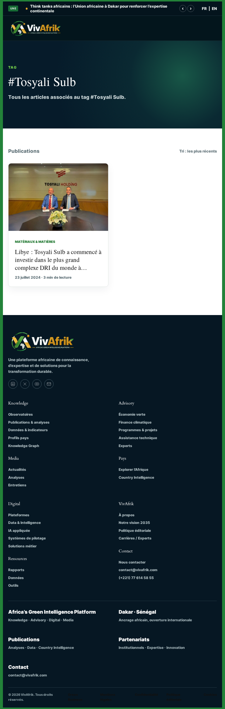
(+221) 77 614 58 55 (136, 578)
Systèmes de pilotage (27, 538)
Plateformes (18, 515)
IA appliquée (19, 530)
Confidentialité (146, 695)
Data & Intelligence (24, 522)
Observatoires (20, 414)
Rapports (16, 570)
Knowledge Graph (23, 446)
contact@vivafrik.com (138, 570)
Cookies (210, 695)
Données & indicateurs (28, 430)
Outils (13, 585)
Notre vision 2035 (134, 522)
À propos (126, 515)
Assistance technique (138, 438)
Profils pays (18, 438)
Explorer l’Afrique (133, 469)
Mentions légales (107, 697)
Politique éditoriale (135, 530)
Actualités (17, 469)
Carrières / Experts (135, 538)
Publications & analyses (29, 422)
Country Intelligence (136, 477)
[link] (13, 384)
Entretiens (17, 485)
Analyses (16, 477)
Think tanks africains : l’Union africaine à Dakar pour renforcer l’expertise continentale (98, 8)
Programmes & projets (138, 430)
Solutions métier (22, 546)
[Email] (49, 384)
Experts (125, 446)
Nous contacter (132, 562)
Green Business (75, 697)
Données (16, 578)
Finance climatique (135, 422)
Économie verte (132, 414)
